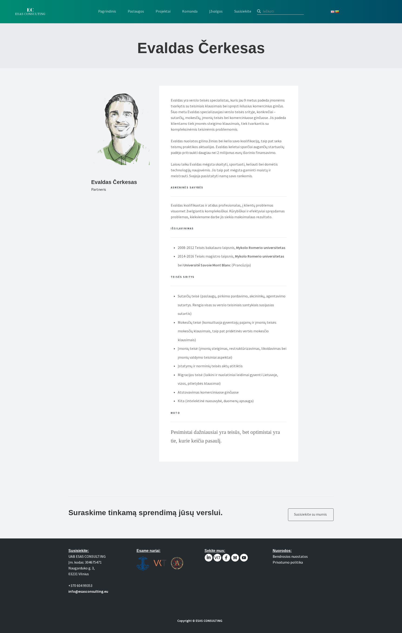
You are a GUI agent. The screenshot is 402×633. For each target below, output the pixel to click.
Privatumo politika (288, 562)
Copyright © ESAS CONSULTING (199, 621)
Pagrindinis (107, 11)
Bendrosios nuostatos (290, 556)
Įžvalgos (216, 11)
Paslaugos (136, 11)
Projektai (163, 11)
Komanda (190, 11)
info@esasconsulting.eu (88, 591)
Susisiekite (242, 11)
